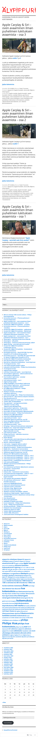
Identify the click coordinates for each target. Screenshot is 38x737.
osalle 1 (15, 144)
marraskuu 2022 (8, 651)
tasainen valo (27, 631)
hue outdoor (13, 593)
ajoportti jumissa (14, 561)
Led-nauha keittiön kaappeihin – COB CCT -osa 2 (18, 459)
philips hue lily (19, 627)
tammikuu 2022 (8, 652)
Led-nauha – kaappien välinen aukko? (15, 444)
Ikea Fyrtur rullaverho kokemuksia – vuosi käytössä (19, 362)
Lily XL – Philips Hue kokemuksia (13, 504)
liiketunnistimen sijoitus (11, 613)
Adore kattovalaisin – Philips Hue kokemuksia (18, 413)
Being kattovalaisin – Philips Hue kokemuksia (18, 447)
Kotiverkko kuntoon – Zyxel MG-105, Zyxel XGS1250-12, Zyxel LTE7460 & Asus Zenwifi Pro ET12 (19, 356)
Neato (6, 543)
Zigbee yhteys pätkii (10, 382)
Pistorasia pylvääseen (10, 499)
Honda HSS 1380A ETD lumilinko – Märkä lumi (17, 331)
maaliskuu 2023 (8, 648)
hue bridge (31, 586)
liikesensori (24, 611)
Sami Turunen (24, 88)
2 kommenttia (6, 292)
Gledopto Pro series (14, 577)
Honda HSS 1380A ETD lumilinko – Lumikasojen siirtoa (14, 346)
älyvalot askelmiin (15, 637)
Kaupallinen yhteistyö (10, 730)
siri (20, 101)
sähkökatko (18, 631)
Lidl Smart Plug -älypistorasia (13, 488)
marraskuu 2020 (8, 667)
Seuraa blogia (7, 707)
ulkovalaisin (15, 633)
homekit (4, 581)
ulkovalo (23, 633)
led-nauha (18, 605)
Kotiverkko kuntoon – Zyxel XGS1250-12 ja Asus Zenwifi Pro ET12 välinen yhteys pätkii (18, 353)
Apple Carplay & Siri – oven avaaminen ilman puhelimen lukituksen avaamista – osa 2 (17, 115)
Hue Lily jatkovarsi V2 (10, 398)
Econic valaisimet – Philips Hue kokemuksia (17, 503)
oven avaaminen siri (16, 96)
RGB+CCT (27, 627)
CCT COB (25, 567)
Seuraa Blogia (8, 723)
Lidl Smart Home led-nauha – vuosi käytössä (17, 372)
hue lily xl (5, 593)
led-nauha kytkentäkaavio (10, 607)
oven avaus (26, 96)
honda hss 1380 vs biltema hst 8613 (17, 582)
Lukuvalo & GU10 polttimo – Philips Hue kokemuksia (20, 367)
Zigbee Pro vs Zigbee (20, 635)
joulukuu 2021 (8, 654)
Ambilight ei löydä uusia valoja (13, 501)
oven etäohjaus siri (26, 98)
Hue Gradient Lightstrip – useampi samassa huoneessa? (14, 377)
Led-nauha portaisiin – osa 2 (12, 424)
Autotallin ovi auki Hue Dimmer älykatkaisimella (18, 411)
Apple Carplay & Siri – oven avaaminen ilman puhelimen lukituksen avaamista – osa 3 (17, 29)
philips (24, 619)
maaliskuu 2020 (8, 670)
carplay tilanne (17, 95)
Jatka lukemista (8, 84)
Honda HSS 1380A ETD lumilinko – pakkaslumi (17, 329)
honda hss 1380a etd (27, 583)
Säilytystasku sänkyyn (10, 370)
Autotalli (27, 90)
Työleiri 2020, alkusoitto (11, 513)
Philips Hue (7, 546)
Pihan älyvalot (8, 437)
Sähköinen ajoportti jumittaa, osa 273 (15, 419)
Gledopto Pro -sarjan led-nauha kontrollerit (17, 427)
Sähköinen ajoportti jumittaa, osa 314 (15, 409)
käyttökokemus (8, 606)
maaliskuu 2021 (8, 661)
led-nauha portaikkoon (25, 607)
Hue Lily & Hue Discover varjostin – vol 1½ (16, 360)
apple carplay (13, 93)
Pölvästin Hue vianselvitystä (12, 508)
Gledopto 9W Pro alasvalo (12, 423)
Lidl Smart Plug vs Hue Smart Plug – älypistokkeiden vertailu (14, 430)
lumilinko (7, 541)
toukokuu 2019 (8, 672)
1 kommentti (6, 200)
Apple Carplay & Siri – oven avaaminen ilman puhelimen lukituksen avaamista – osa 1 (17, 211)
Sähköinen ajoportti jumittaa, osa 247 (15, 452)
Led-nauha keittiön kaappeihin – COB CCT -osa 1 (18, 473)
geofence (26, 95)
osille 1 (15, 58)
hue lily (31, 591)
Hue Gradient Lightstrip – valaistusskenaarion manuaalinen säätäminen (18, 374)
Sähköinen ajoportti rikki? (12, 509)
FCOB (11, 573)
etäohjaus (5, 573)
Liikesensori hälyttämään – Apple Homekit (17, 493)
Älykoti (32, 90)
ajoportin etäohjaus (9, 559)
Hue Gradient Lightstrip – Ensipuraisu (15, 408)
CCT (22, 567)
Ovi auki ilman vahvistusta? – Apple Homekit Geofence (14, 480)
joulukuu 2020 (8, 666)
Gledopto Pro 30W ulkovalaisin (13, 414)
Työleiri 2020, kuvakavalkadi (12, 511)
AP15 (13, 563)
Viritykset (7, 550)
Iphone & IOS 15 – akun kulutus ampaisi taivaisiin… (19, 396)
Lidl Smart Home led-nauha (12, 490)
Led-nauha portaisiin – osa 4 (12, 380)
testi (33, 631)
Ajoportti (11, 90)
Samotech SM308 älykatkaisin (13, 483)
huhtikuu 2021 (8, 659)
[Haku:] (19, 305)
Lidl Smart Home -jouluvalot (12, 486)
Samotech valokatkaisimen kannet (14, 485)
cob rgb (10, 569)
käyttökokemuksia (21, 603)
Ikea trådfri (7, 535)
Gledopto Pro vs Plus (26, 577)
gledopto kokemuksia (15, 575)
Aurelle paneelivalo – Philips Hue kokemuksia (17, 506)
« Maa (4, 702)
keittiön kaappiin (11, 601)
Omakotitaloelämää (10, 545)
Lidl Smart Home (9, 540)
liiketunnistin (27, 613)
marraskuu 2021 (8, 656)
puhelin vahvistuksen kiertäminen (15, 100)
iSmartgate (5, 92)
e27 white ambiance (17, 571)
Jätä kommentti (7, 103)
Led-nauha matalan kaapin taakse (14, 365)
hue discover (16, 589)
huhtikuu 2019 (8, 674)
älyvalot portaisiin (7, 638)
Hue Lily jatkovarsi (9, 498)
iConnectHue (8, 533)
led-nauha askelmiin (30, 606)
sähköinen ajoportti (17, 629)
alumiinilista (6, 563)
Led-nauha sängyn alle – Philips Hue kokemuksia (18, 395)
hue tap (5, 596)
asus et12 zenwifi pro (8, 565)
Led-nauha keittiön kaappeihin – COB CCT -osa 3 (18, 457)
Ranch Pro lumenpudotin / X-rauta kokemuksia (18, 450)
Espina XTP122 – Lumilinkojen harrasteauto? (17, 460)
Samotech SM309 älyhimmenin (13, 416)
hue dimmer (6, 589)
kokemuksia (24, 600)
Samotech (7, 548)
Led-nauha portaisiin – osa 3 (12, 418)
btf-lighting (16, 567)
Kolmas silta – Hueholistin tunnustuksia (16, 472)
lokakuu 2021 (8, 657)
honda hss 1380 (19, 581)
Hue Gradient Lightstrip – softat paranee (17, 385)
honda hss (10, 581)
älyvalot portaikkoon (28, 637)
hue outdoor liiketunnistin (25, 593)
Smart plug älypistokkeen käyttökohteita (17, 421)
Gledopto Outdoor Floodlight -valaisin (16, 491)
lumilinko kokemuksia (18, 616)
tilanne (23, 101)
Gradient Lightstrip (8, 579)
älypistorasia (6, 637)
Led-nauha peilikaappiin (11, 462)
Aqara (5, 527)
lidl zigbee (17, 611)
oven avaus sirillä (24, 617)
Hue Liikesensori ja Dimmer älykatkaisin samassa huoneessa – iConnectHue (19, 467)
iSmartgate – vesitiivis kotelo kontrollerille (17, 339)
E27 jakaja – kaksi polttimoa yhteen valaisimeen (18, 426)
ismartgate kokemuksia (11, 598)
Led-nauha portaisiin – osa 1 (12, 432)
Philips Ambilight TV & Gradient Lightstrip (17, 383)
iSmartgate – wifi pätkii (11, 341)
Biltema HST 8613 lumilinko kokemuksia (16, 454)
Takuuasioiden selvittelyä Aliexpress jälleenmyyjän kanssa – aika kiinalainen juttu (19, 440)
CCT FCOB (31, 567)
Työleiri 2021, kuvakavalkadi (12, 401)
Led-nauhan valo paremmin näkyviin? (15, 478)
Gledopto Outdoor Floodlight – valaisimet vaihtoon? (13, 392)
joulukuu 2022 (8, 649)
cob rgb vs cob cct (17, 569)
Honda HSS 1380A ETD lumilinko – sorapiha (17, 324)
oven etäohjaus (15, 98)
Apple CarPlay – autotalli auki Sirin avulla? (17, 344)
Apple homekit (18, 90)
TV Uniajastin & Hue (10, 369)
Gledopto (7, 532)
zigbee (12, 635)
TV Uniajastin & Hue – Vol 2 (12, 364)
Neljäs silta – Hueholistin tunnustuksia (16, 449)
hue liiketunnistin (21, 591)
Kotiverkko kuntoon (10, 538)
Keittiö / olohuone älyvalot (12, 442)
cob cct (4, 569)
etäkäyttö (26, 571)
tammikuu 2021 (8, 664)
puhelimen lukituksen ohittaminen (13, 100)
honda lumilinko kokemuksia (12, 586)
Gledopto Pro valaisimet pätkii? (13, 387)
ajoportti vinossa (25, 561)
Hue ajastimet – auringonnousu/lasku (15, 403)
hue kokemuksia (13, 590)
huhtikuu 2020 (8, 669)
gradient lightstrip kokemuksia (24, 579)
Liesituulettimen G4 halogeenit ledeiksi (16, 514)
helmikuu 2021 (8, 662)
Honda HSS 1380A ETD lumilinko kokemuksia (17, 359)
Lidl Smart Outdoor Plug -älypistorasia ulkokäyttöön (12, 405)
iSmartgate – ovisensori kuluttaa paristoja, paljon (19, 342)
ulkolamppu (6, 633)
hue (25, 585)
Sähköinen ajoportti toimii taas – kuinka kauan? (19, 400)
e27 (9, 571)
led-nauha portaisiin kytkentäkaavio (23, 609)
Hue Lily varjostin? (9, 470)
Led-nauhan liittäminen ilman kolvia (15, 445)
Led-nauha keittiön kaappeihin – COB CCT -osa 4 (18, 455)
